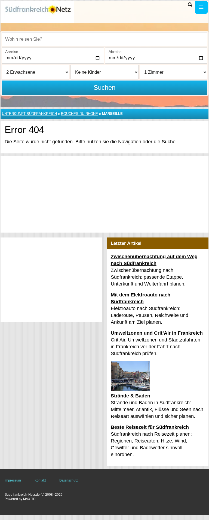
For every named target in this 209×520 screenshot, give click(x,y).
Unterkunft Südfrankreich (29, 114)
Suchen (104, 87)
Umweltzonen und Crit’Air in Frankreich (157, 333)
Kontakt (40, 480)
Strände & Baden (130, 396)
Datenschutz (68, 480)
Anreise (11, 51)
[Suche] (190, 4)
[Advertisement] (104, 194)
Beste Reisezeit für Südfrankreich (150, 427)
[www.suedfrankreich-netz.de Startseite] (38, 11)
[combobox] (104, 39)
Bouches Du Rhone (79, 114)
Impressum (13, 480)
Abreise (115, 51)
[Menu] (201, 7)
